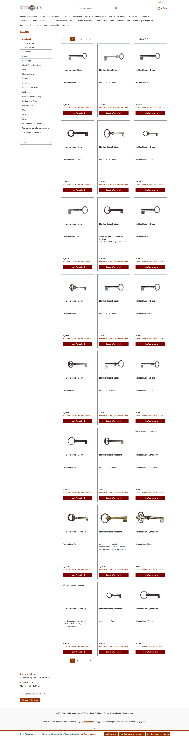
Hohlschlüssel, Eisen (146, 70)
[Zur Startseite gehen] (31, 8)
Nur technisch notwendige (132, 734)
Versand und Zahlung (92, 713)
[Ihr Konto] (153, 8)
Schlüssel (26, 39)
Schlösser (26, 52)
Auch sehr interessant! (31, 132)
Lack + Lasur (27, 92)
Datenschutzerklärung (72, 713)
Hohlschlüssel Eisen (72, 70)
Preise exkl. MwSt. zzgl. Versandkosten (77, 107)
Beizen (25, 79)
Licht (24, 119)
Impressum (128, 713)
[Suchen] (115, 8)
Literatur (25, 114)
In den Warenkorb (77, 113)
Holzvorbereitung (29, 74)
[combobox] (94, 8)
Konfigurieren (111, 734)
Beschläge (26, 61)
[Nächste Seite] (86, 39)
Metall (24, 110)
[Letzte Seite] (91, 39)
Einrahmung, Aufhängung (33, 123)
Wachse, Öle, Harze (30, 87)
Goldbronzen (27, 105)
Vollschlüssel (29, 43)
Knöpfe (25, 56)
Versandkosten (87, 721)
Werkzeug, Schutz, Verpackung (35, 128)
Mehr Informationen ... (91, 734)
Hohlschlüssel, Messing (110, 455)
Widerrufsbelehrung (112, 713)
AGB (58, 713)
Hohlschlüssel (29, 47)
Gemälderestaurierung (31, 96)
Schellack (26, 83)
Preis (24, 142)
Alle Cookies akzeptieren (158, 734)
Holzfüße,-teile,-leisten (31, 65)
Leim (24, 70)
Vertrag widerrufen (30, 700)
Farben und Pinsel (30, 101)
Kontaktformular (41, 694)
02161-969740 (27, 682)
